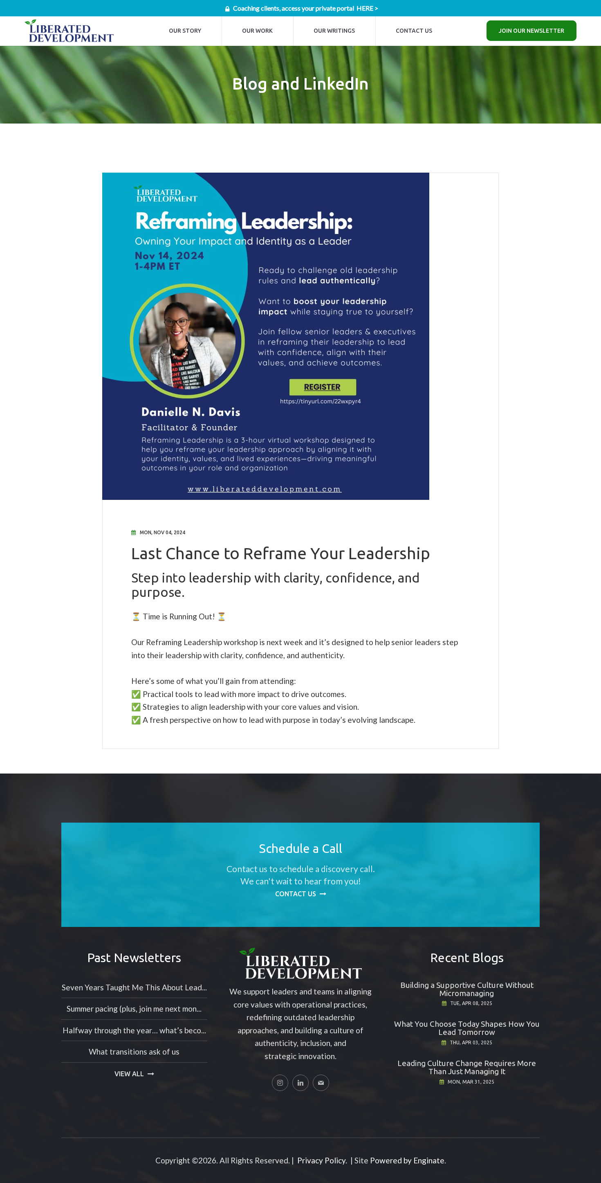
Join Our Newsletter (531, 30)
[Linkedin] (300, 1083)
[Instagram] (280, 1083)
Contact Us (414, 30)
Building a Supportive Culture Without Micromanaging (467, 989)
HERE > (367, 8)
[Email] (321, 1083)
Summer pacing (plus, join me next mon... (134, 1008)
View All (129, 1073)
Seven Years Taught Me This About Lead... (134, 987)
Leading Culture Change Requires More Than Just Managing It (466, 1067)
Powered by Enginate (407, 1160)
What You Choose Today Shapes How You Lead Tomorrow (467, 1028)
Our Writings (334, 30)
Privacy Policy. (322, 1160)
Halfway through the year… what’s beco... (134, 1030)
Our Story (185, 30)
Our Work (257, 30)
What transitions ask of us (134, 1051)
